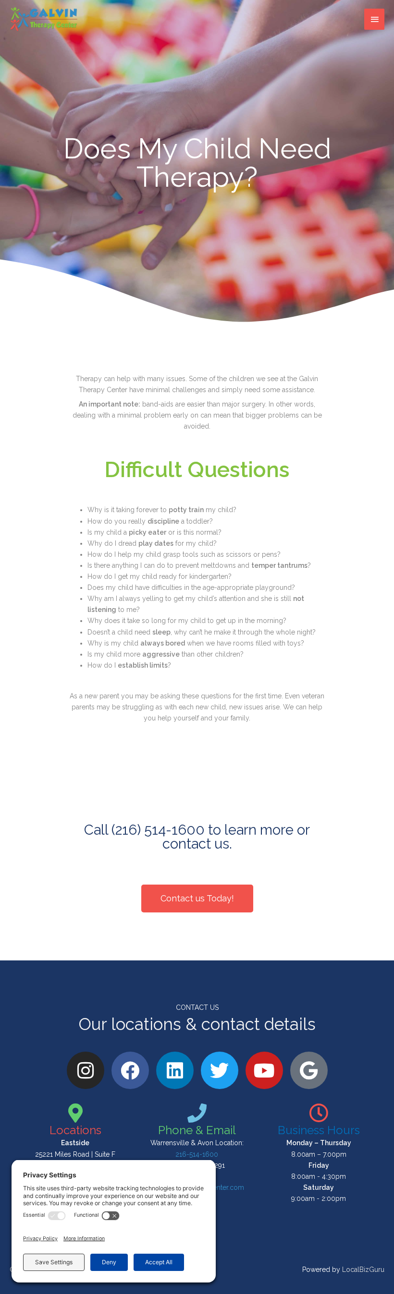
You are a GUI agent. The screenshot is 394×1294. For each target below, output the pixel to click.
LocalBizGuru (363, 1269)
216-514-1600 (196, 1154)
